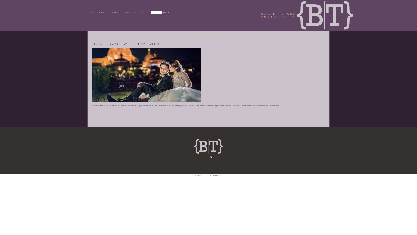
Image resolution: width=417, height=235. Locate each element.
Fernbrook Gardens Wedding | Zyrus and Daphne (129, 44)
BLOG (101, 12)
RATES (127, 12)
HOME (91, 12)
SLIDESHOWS (114, 12)
